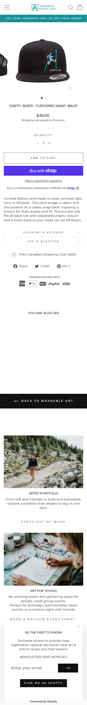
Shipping (27, 120)
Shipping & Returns (43, 232)
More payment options (43, 181)
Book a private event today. (43, 619)
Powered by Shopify (43, 701)
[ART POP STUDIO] (43, 559)
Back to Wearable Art (46, 400)
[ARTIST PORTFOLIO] (43, 461)
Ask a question (43, 241)
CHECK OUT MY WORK (43, 521)
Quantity (43, 135)
